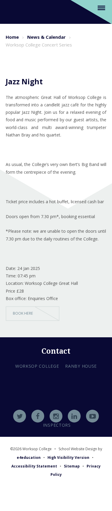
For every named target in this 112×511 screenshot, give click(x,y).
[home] (13, 11)
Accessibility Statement (34, 466)
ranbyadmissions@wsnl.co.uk (56, 401)
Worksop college (37, 366)
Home (12, 37)
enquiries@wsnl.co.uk (56, 409)
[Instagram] (56, 416)
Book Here (23, 313)
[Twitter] (19, 416)
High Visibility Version (68, 457)
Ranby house (81, 366)
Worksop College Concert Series (39, 45)
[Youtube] (92, 416)
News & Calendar (46, 37)
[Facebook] (37, 416)
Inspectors (57, 425)
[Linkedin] (74, 416)
